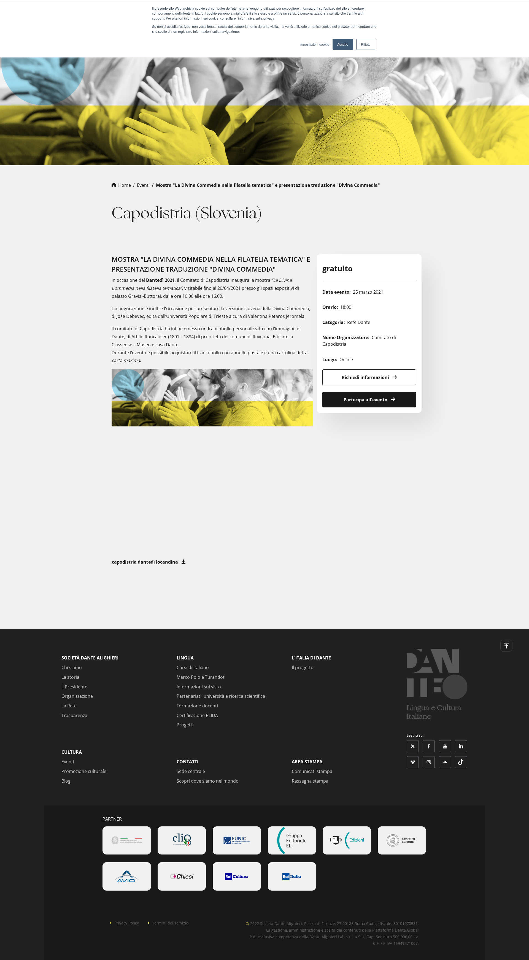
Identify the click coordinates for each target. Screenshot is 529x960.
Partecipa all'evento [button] (366, 400)
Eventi (143, 185)
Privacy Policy (126, 923)
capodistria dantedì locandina (145, 562)
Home (124, 185)
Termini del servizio (170, 923)
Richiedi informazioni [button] (366, 377)
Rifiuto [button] (366, 44)
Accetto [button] (342, 44)
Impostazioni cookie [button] (314, 44)
